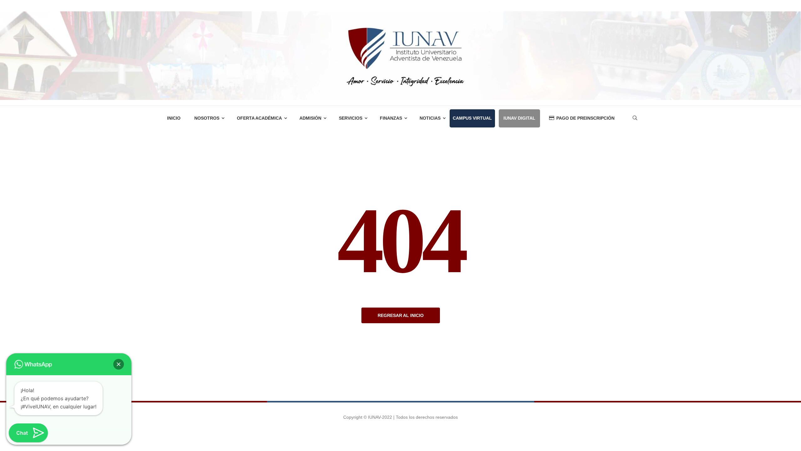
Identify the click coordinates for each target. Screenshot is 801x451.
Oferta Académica (259, 118)
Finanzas (391, 118)
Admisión (310, 118)
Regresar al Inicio (401, 315)
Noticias (430, 118)
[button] (118, 364)
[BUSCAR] (571, 135)
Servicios (350, 118)
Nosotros (206, 118)
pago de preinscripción (585, 118)
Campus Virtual (472, 118)
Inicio (174, 118)
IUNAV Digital (519, 118)
